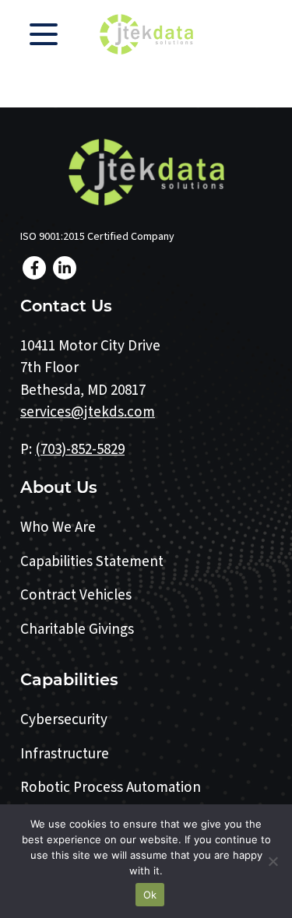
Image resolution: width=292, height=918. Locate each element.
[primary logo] (146, 34)
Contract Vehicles (76, 595)
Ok (150, 894)
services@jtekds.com (87, 412)
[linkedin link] (64, 268)
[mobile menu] (43, 34)
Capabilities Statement (92, 561)
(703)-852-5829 (80, 449)
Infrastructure (64, 754)
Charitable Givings (77, 629)
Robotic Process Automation (110, 787)
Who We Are (58, 527)
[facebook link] (34, 268)
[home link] (146, 172)
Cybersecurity (63, 719)
